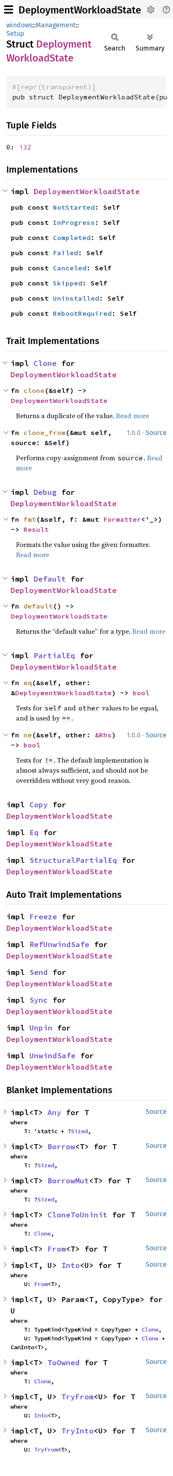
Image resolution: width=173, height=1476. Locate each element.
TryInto (77, 1431)
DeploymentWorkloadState (79, 10)
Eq (34, 832)
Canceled (69, 268)
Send (38, 972)
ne (28, 735)
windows (19, 25)
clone (34, 390)
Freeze (43, 916)
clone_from (45, 432)
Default (50, 579)
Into (70, 1265)
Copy (38, 804)
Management (56, 25)
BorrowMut (68, 1180)
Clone (45, 363)
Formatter (122, 519)
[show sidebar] (8, 9)
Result (36, 529)
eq (28, 682)
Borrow (61, 1146)
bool (141, 693)
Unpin (40, 1028)
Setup (15, 33)
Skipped (67, 283)
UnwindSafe (52, 1055)
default (38, 606)
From (56, 1249)
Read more (132, 415)
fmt (30, 519)
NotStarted (74, 207)
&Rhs (103, 735)
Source (156, 433)
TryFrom (77, 1396)
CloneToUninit (77, 1215)
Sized (79, 1131)
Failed (65, 252)
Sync (38, 1000)
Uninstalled (76, 298)
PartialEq (54, 655)
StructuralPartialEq (73, 860)
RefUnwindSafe (59, 944)
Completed (72, 237)
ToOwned (63, 1362)
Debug (45, 492)
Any (54, 1112)
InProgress (74, 222)
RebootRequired (82, 313)
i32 (25, 147)
